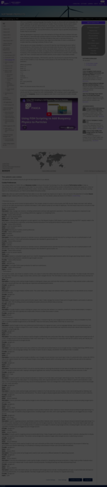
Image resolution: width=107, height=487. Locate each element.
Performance (7, 271)
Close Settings (62, 480)
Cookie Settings (50, 480)
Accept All (88, 480)
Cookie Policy (76, 196)
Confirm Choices (75, 480)
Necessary (9, 201)
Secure (7, 317)
